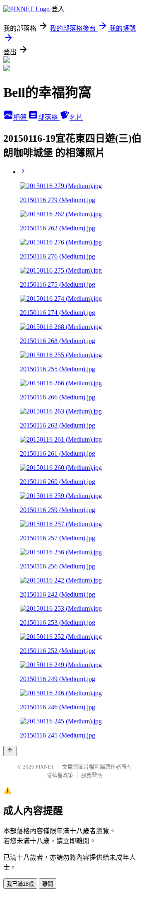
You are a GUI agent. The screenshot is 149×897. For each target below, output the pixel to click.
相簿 (20, 117)
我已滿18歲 (20, 884)
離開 (47, 884)
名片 (76, 117)
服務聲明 (92, 775)
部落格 (49, 117)
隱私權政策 (59, 775)
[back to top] (10, 751)
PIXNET (45, 767)
